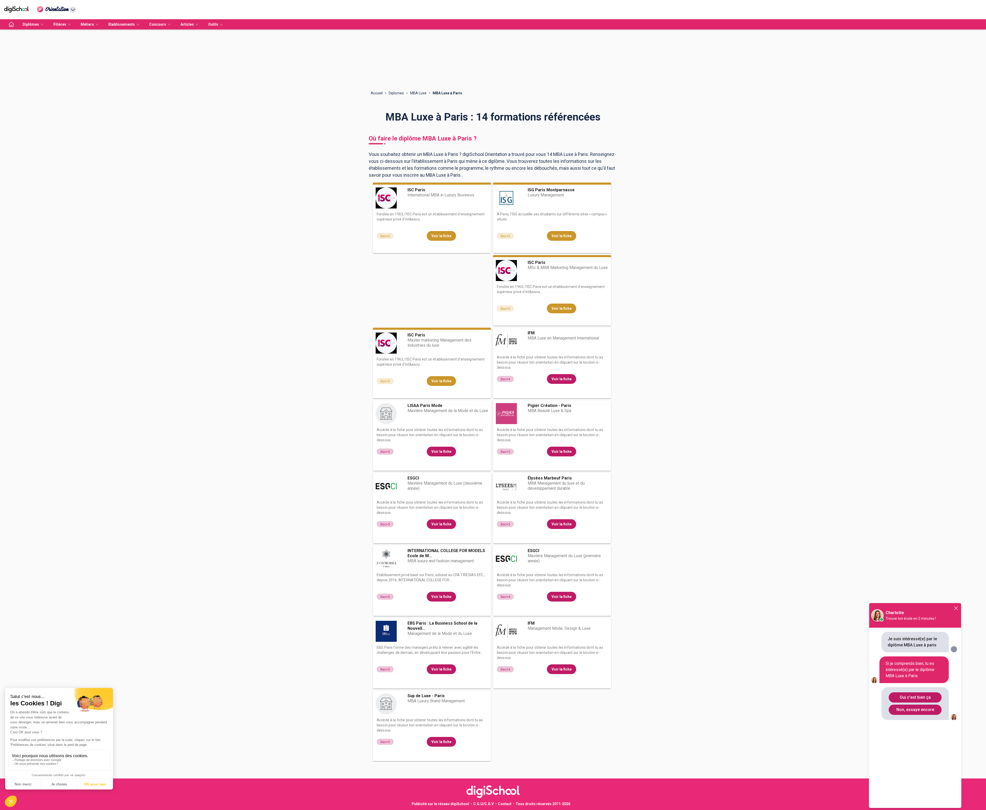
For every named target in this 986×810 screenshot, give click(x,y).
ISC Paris (416, 189)
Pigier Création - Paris (549, 405)
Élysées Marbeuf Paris (550, 478)
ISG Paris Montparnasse (551, 189)
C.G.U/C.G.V (483, 804)
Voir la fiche (441, 236)
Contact (504, 804)
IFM (531, 333)
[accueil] (11, 24)
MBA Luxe (418, 93)
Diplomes (396, 93)
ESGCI (413, 478)
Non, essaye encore (915, 709)
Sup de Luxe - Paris (426, 695)
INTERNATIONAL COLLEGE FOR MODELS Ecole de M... (446, 553)
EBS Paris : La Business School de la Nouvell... (442, 626)
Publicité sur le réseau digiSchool (440, 804)
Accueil (377, 93)
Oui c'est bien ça (915, 697)
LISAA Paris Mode (424, 405)
